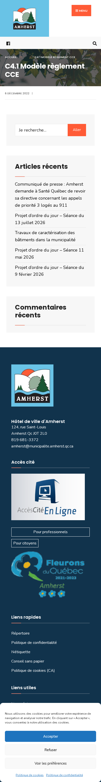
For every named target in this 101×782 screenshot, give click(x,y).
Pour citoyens (25, 543)
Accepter (50, 736)
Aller (77, 129)
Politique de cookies (30, 775)
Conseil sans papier (27, 661)
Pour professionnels (50, 532)
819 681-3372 (24, 440)
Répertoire (20, 633)
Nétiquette (20, 652)
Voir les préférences (51, 763)
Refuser (50, 749)
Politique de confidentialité (64, 775)
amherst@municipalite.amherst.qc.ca (42, 446)
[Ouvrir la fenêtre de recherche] (93, 43)
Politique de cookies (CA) (33, 670)
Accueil (11, 57)
